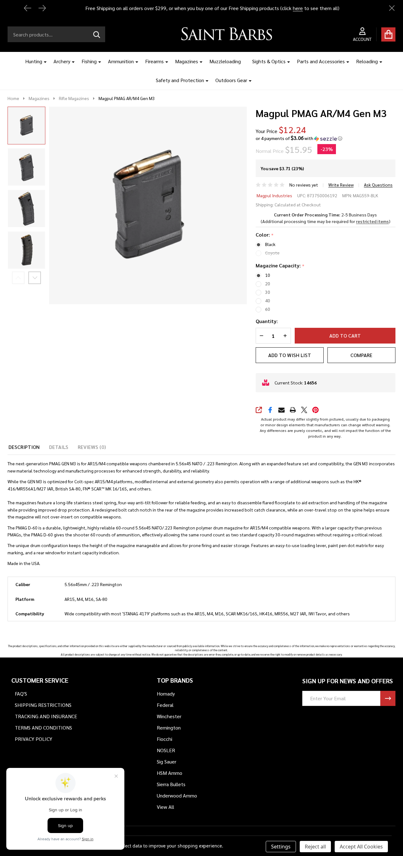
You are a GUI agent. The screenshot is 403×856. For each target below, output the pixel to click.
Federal (165, 705)
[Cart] (388, 34)
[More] (43, 61)
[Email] (281, 410)
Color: (265, 234)
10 (267, 275)
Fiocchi (164, 739)
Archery (62, 61)
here (298, 8)
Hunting (33, 61)
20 (267, 283)
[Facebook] (270, 410)
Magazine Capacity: (280, 265)
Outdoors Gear (231, 80)
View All (165, 806)
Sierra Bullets (171, 784)
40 (267, 300)
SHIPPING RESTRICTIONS (43, 705)
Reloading (367, 61)
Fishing (89, 61)
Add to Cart (345, 335)
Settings (281, 846)
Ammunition (121, 61)
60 (267, 309)
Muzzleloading (225, 61)
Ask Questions (378, 184)
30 (267, 292)
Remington (169, 727)
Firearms (154, 61)
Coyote (272, 252)
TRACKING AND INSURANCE (46, 716)
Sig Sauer (166, 761)
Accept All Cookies (361, 846)
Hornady (166, 693)
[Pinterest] (315, 410)
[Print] (293, 410)
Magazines (186, 61)
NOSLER (166, 750)
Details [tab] (58, 447)
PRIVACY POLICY (33, 739)
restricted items (372, 221)
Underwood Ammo (177, 795)
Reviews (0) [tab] (92, 447)
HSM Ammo (169, 772)
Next (34, 277)
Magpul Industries (274, 195)
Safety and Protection (180, 80)
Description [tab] (24, 447)
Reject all (315, 846)
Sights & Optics (269, 61)
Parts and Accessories (321, 61)
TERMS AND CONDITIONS (43, 727)
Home (13, 98)
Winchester (169, 716)
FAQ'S (21, 693)
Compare (361, 355)
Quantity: (267, 321)
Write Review (341, 184)
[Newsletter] (387, 698)
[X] (304, 410)
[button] (299, 138)
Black (270, 244)
